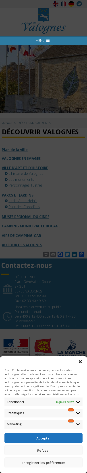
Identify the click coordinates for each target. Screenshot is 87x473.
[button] (80, 362)
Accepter (43, 438)
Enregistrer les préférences (44, 462)
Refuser (43, 450)
